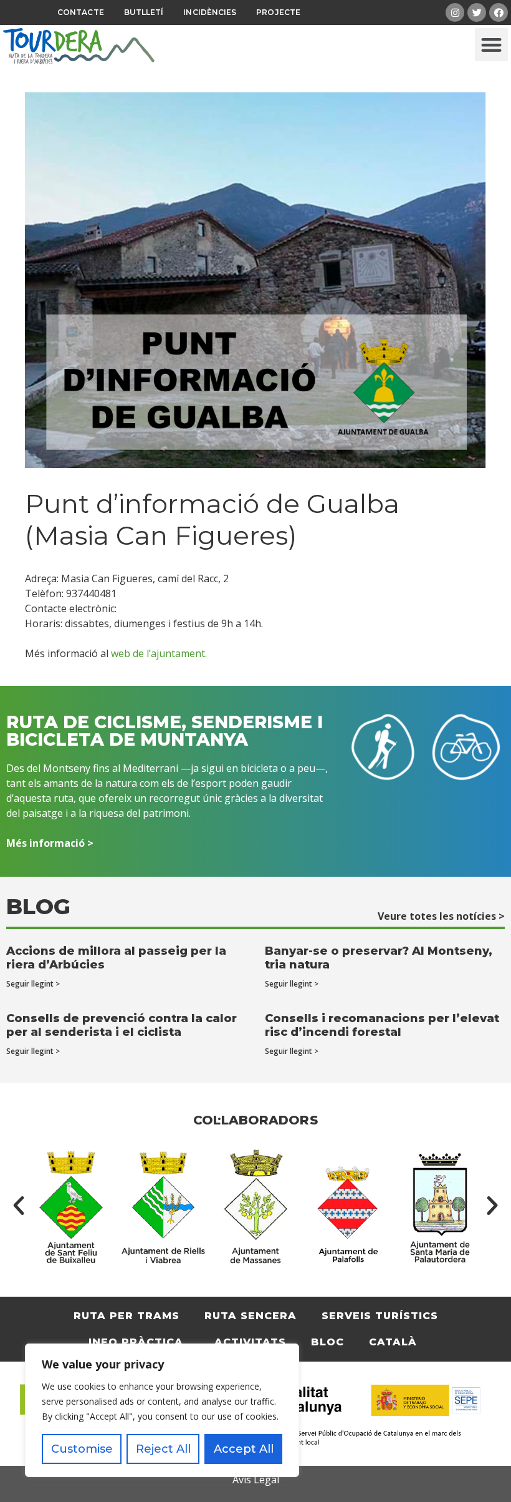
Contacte (80, 12)
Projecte (278, 12)
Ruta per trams (126, 1316)
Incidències (209, 12)
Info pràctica (135, 1342)
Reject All (163, 1449)
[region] (162, 1410)
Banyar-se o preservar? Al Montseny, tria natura (378, 958)
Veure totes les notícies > (441, 916)
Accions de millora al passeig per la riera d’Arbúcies (116, 958)
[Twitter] (476, 12)
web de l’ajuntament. (159, 653)
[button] (491, 44)
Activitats (250, 1342)
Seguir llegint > (33, 983)
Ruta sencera (250, 1316)
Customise (82, 1449)
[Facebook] (498, 12)
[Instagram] (455, 12)
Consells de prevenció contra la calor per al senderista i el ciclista (121, 1025)
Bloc (327, 1342)
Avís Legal (255, 1479)
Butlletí (144, 12)
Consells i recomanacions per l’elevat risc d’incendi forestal (382, 1025)
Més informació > (49, 843)
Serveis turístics (380, 1316)
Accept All (244, 1449)
